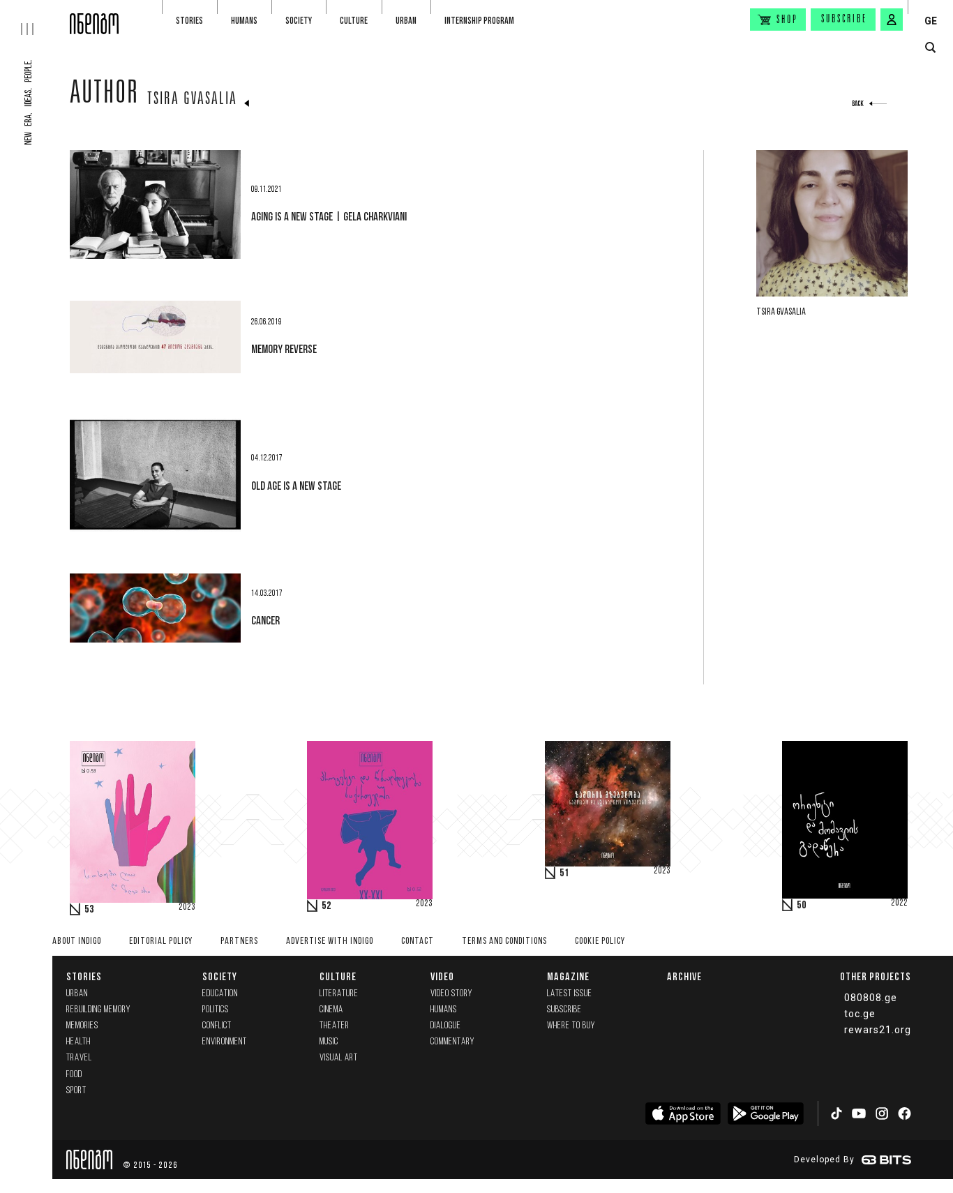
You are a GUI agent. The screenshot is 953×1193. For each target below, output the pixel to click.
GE (930, 21)
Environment (224, 1042)
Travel (79, 1058)
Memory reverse (284, 349)
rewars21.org (877, 1029)
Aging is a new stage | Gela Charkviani (329, 216)
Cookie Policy (600, 941)
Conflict (217, 1026)
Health (78, 1042)
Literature (339, 994)
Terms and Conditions (504, 941)
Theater (335, 1026)
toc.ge (860, 1013)
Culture (354, 21)
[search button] (930, 48)
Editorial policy (161, 941)
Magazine (568, 976)
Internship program (479, 21)
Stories (189, 21)
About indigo (76, 941)
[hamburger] (35, 17)
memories (82, 1026)
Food (74, 1075)
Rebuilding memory (98, 1010)
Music (329, 1042)
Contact (417, 941)
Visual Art (339, 1058)
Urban (406, 21)
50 (801, 905)
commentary (452, 1042)
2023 (187, 908)
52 (326, 906)
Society (298, 21)
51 (564, 873)
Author (104, 96)
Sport (76, 1091)
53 (89, 909)
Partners (239, 941)
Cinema (331, 1010)
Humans (244, 21)
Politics (215, 1010)
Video (442, 976)
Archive (684, 976)
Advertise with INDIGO (329, 941)
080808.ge (870, 997)
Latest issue (569, 994)
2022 (899, 903)
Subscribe (844, 19)
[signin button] (891, 19)
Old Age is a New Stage (296, 486)
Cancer (265, 620)
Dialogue (445, 1026)
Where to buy (571, 1026)
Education (220, 994)
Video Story (451, 994)
